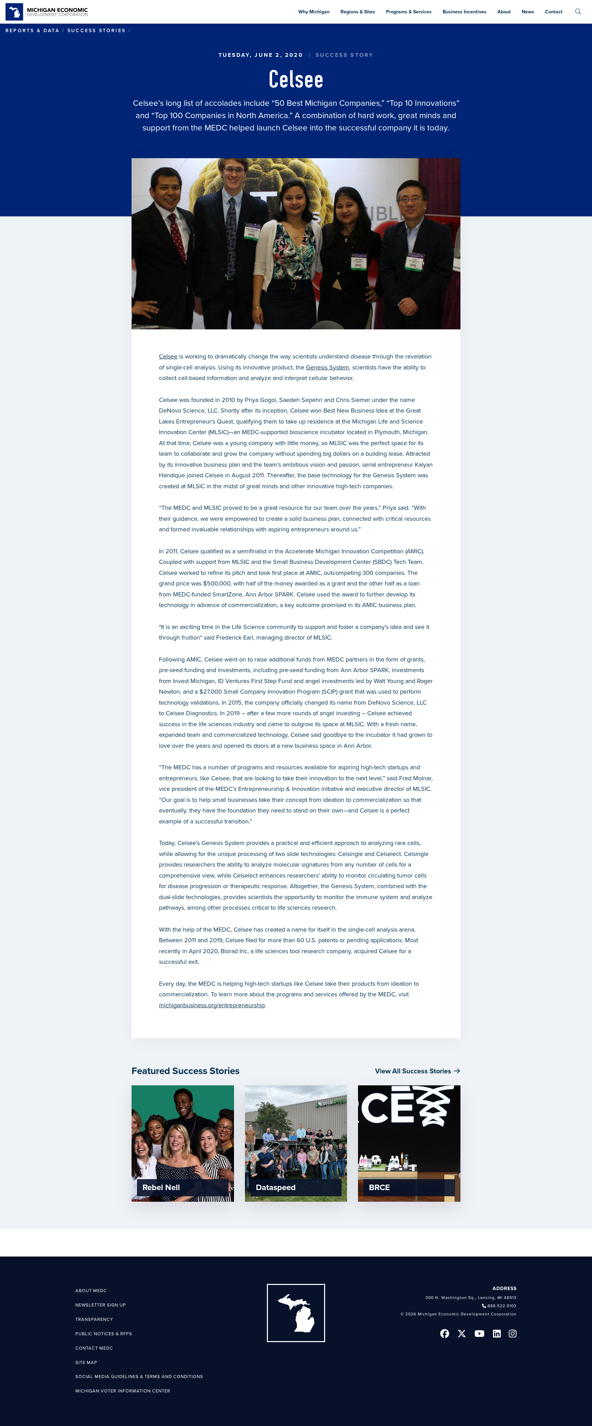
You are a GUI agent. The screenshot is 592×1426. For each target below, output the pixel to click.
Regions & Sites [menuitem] (358, 12)
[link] (46, 12)
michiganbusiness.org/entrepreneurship (212, 1005)
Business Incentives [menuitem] (464, 12)
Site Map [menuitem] (86, 1362)
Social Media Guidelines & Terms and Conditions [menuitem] (139, 1376)
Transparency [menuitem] (94, 1319)
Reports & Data (32, 31)
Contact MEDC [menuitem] (94, 1348)
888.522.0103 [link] (502, 1305)
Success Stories (96, 31)
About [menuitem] (504, 12)
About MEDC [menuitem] (91, 1291)
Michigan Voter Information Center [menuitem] (122, 1391)
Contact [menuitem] (554, 12)
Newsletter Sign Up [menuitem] (100, 1305)
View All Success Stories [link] (413, 1071)
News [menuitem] (528, 12)
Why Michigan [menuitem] (314, 12)
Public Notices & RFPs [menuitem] (103, 1334)
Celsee (168, 356)
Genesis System (327, 367)
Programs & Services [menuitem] (409, 12)
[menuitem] (578, 12)
